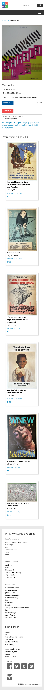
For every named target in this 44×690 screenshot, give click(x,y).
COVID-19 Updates (12, 642)
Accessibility (9, 644)
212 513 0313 (10, 656)
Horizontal (9, 570)
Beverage (9, 545)
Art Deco (8, 565)
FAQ (6, 634)
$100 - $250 (10, 577)
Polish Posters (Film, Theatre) (17, 542)
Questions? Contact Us (28, 97)
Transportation (11, 549)
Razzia (8, 605)
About (7, 632)
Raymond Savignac (12, 597)
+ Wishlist (8, 111)
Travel (7, 552)
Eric (6, 610)
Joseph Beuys (10, 612)
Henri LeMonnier (12, 590)
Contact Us (9, 639)
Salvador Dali (10, 617)
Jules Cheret (10, 592)
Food (7, 554)
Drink (7, 567)
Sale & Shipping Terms (14, 637)
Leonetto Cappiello (13, 595)
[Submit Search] (40, 5)
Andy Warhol (10, 615)
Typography (10, 575)
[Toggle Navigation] (39, 13)
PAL (6, 600)
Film (6, 547)
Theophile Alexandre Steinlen (17, 607)
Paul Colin (9, 602)
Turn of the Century (13, 572)
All (9, 20)
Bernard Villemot (12, 587)
